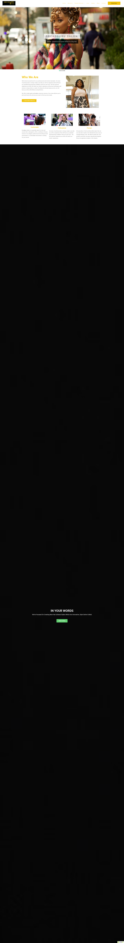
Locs (88, 3)
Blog (98, 3)
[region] (62, 39)
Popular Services (79, 3)
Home (64, 3)
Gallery (93, 3)
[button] (114, 3)
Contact (104, 3)
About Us (70, 3)
